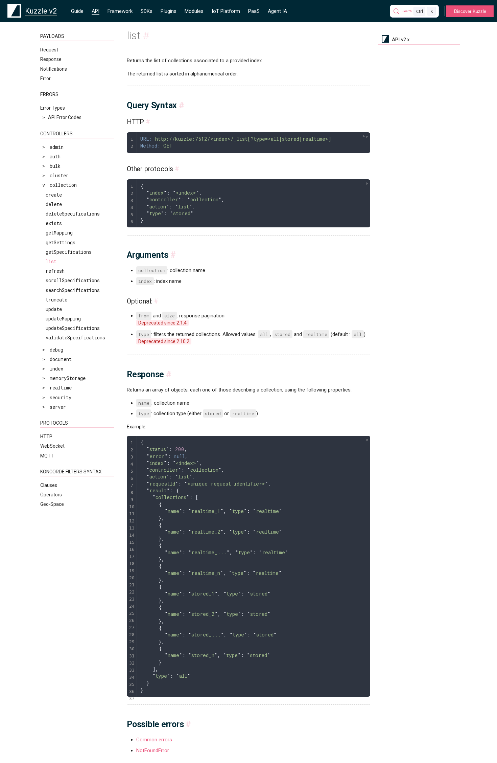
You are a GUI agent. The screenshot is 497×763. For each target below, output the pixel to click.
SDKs (146, 11)
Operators (51, 494)
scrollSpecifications (73, 280)
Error (45, 78)
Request (49, 49)
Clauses (48, 485)
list (51, 261)
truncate (56, 299)
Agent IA (277, 11)
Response (51, 59)
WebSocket (52, 446)
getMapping (59, 232)
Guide (77, 11)
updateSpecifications (73, 328)
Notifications (53, 69)
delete (54, 204)
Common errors (154, 740)
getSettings (60, 242)
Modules (194, 11)
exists (54, 223)
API (95, 11)
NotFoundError (152, 750)
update (54, 309)
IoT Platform (226, 11)
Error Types (52, 108)
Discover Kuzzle (470, 11)
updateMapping (63, 318)
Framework (120, 11)
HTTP (46, 436)
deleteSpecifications (73, 213)
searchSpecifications (73, 290)
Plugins (168, 11)
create (54, 195)
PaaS (254, 11)
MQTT (47, 455)
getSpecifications (69, 252)
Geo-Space (52, 504)
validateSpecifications (75, 337)
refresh (55, 271)
